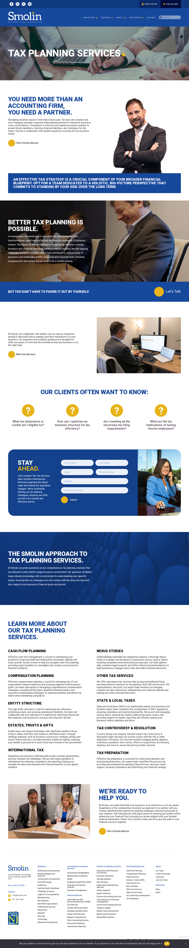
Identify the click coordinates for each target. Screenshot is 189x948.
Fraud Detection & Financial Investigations (108, 901)
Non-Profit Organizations (48, 904)
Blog (157, 889)
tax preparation (112, 753)
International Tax (133, 883)
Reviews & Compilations (77, 890)
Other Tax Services (134, 889)
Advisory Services (74, 895)
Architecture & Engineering (49, 871)
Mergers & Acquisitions (76, 917)
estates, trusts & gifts (30, 725)
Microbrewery (43, 901)
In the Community (163, 874)
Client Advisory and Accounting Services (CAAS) (78, 901)
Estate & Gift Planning (76, 914)
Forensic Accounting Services (109, 897)
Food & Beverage (44, 882)
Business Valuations (105, 876)
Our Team (160, 871)
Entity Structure (132, 877)
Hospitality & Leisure (46, 891)
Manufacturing (44, 898)
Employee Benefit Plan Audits (79, 882)
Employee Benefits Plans (77, 911)
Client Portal (151, 4)
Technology (42, 919)
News (158, 892)
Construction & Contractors (49, 879)
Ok (167, 943)
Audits (69, 879)
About (158, 866)
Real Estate (42, 910)
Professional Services (47, 907)
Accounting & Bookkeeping (78, 873)
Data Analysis (102, 882)
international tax (26, 750)
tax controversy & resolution (126, 728)
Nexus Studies (132, 886)
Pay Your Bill (172, 4)
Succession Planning (75, 923)
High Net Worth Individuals (48, 888)
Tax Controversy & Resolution (138, 895)
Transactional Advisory (76, 926)
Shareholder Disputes (105, 917)
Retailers (41, 913)
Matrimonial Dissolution (106, 914)
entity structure (25, 703)
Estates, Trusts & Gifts (135, 880)
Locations (160, 877)
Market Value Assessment (108, 911)
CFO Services (72, 905)
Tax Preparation (132, 899)
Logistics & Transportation (48, 894)
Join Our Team (162, 880)
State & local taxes (116, 700)
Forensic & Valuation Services (109, 866)
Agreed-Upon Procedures (77, 876)
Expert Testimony (104, 893)
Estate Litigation (103, 890)
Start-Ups (41, 916)
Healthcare (42, 885)
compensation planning (31, 676)
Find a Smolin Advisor (27, 143)
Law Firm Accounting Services (109, 905)
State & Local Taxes (134, 892)
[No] (185, 943)
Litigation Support (104, 908)
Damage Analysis (104, 879)
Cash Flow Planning (27, 651)
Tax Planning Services (135, 866)
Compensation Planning (136, 874)
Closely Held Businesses (77, 908)
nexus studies (110, 651)
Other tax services (115, 676)
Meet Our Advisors (25, 354)
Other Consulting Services (78, 920)
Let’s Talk (173, 291)
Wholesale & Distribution (48, 922)
